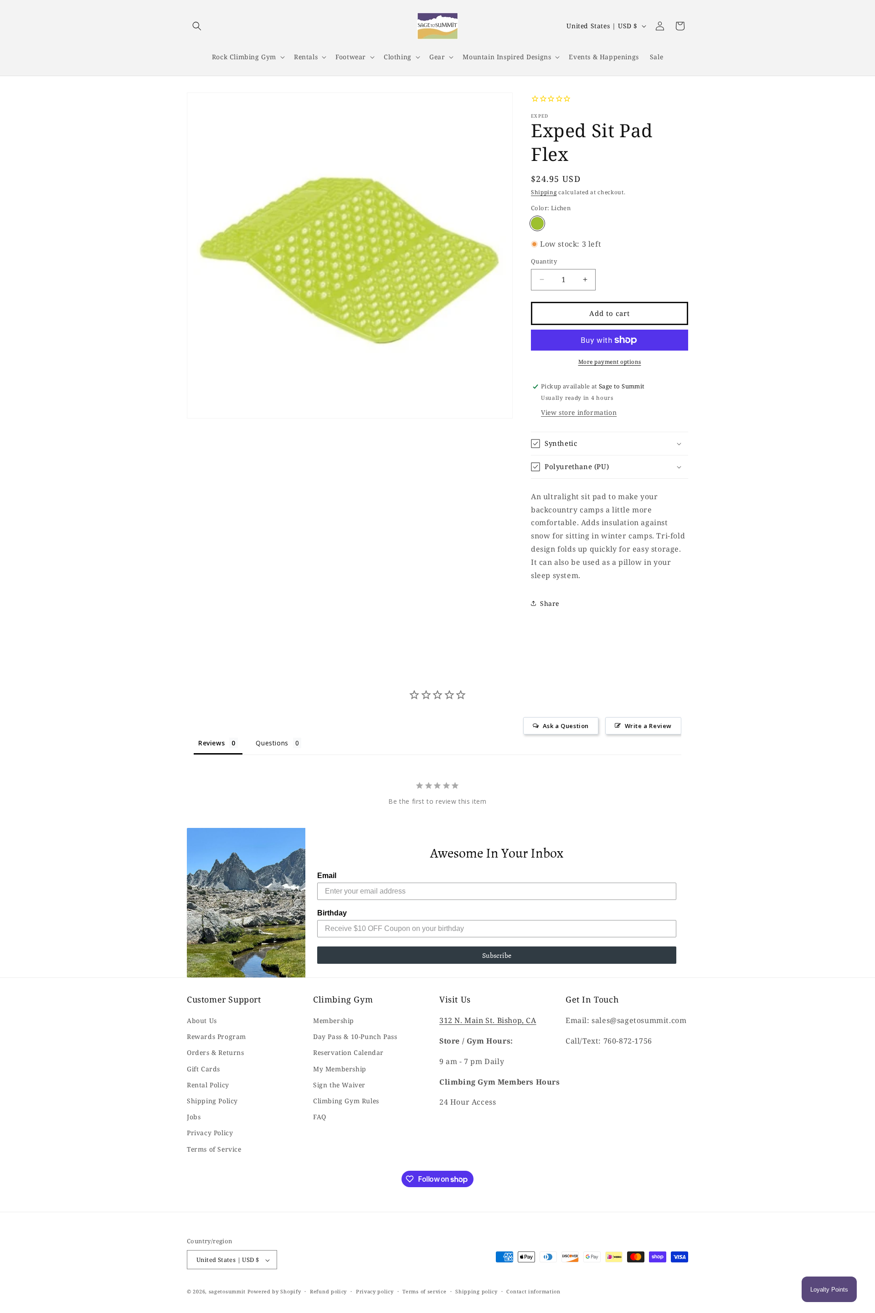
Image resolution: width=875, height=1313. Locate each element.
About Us (202, 1021)
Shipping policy (476, 1291)
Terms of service (424, 1291)
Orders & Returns (215, 1053)
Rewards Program (216, 1037)
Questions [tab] (272, 743)
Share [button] (549, 603)
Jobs (194, 1117)
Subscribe (496, 955)
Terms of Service (214, 1149)
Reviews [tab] (211, 743)
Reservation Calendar (348, 1053)
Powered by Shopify (274, 1291)
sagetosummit (228, 1291)
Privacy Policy (210, 1133)
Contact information (533, 1291)
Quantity (544, 261)
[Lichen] (537, 223)
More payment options (609, 362)
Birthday (332, 913)
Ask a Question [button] (566, 726)
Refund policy (328, 1291)
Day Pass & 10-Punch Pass (355, 1037)
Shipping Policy (212, 1101)
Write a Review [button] (648, 726)
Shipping (544, 192)
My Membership (339, 1069)
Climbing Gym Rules (346, 1101)
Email (326, 875)
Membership (333, 1021)
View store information (579, 412)
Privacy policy (375, 1291)
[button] (197, 26)
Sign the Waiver (339, 1084)
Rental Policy (208, 1084)
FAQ (319, 1117)
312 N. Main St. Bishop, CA (487, 1021)
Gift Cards (203, 1069)
